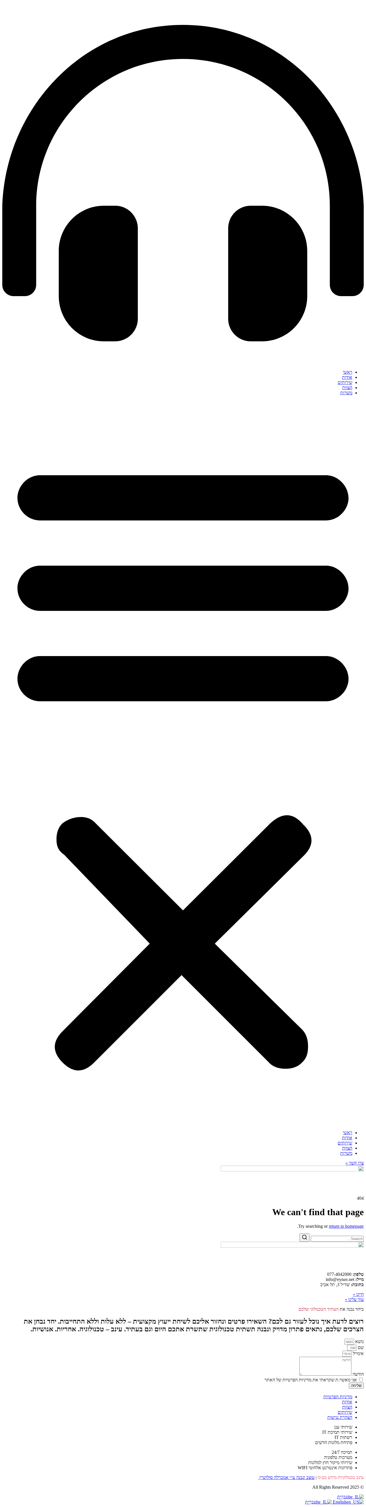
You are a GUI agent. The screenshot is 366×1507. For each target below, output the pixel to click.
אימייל (358, 1353)
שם (360, 1347)
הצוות (347, 387)
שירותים (345, 382)
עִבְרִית (342, 1496)
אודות (347, 377)
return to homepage (346, 1226)
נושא (359, 1341)
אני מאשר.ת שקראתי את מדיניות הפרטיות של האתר (310, 1379)
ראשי (347, 372)
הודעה (357, 1374)
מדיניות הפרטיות (337, 1396)
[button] (183, 763)
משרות (346, 392)
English (339, 1502)
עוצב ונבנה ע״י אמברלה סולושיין (286, 1477)
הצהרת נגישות (339, 1417)
